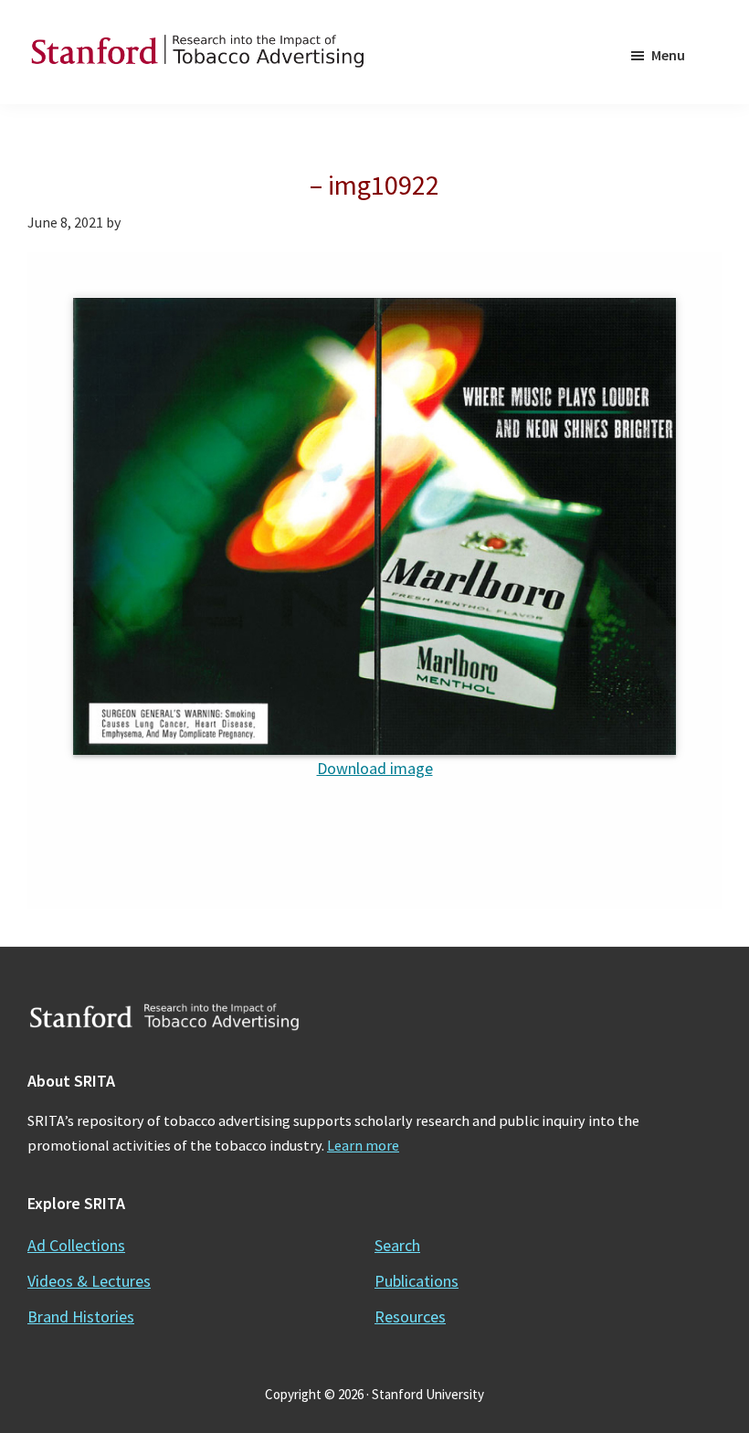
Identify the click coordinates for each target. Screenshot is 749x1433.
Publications (416, 1280)
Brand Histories (80, 1316)
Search (397, 1245)
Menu (668, 55)
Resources (410, 1316)
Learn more (363, 1145)
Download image (375, 768)
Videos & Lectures (89, 1280)
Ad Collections (76, 1245)
